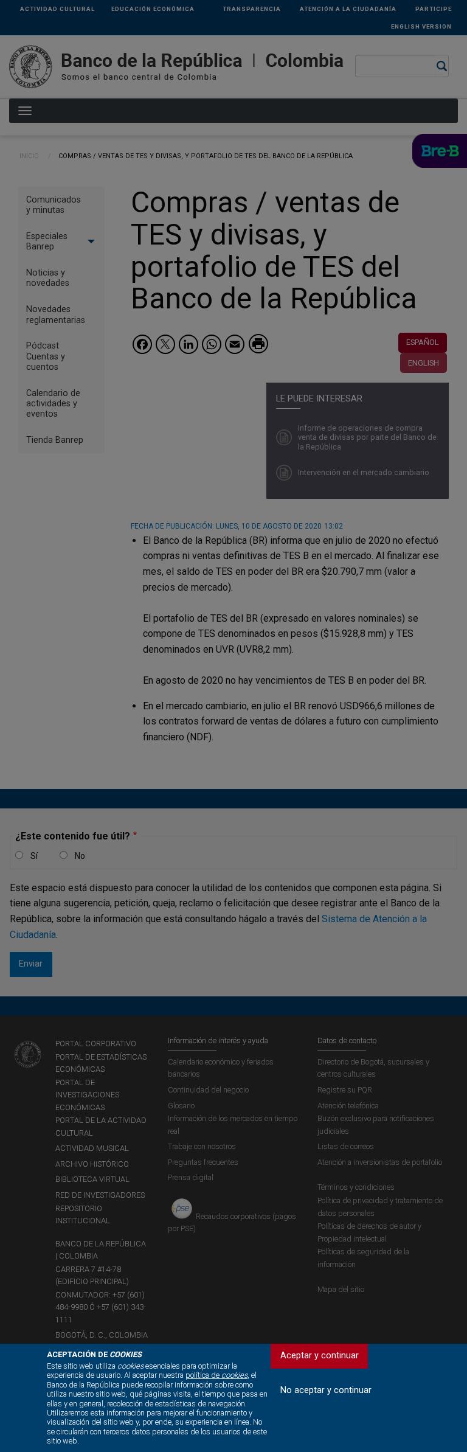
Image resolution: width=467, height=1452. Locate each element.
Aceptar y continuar (319, 1355)
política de (216, 1375)
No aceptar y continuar (326, 1390)
